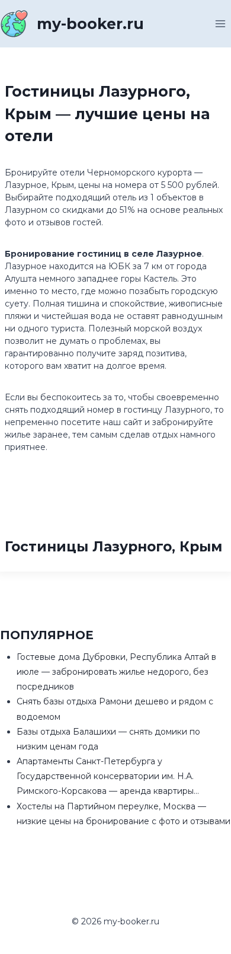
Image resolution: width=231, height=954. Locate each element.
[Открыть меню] (220, 23)
